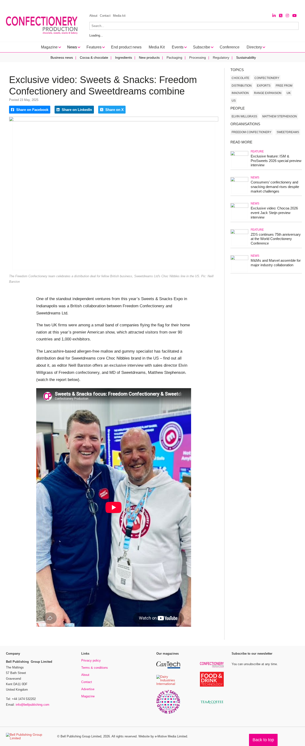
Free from (284, 85)
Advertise (87, 689)
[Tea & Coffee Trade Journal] (212, 704)
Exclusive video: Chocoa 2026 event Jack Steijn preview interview (274, 212)
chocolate (240, 78)
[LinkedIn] (274, 16)
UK (289, 93)
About (93, 15)
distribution (242, 85)
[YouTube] (294, 16)
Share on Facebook (31, 110)
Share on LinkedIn (76, 110)
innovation (240, 93)
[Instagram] (287, 16)
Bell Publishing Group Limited (81, 736)
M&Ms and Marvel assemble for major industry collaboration (276, 262)
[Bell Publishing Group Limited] (28, 736)
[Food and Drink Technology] (212, 685)
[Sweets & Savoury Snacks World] (168, 713)
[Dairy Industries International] (168, 684)
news (255, 177)
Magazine (88, 696)
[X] (280, 16)
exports (263, 85)
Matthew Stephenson (279, 116)
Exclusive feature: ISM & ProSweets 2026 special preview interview (276, 160)
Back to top (263, 739)
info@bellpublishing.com (32, 704)
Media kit (119, 15)
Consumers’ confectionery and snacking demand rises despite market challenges (275, 186)
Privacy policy (91, 660)
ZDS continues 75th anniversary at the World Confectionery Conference (276, 238)
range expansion (267, 93)
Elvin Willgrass (244, 116)
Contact (105, 15)
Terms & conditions (94, 667)
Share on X (114, 110)
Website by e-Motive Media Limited (162, 736)
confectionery (266, 78)
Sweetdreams (288, 132)
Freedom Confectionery (251, 132)
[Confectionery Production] (212, 667)
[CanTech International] (168, 667)
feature (257, 151)
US (234, 100)
